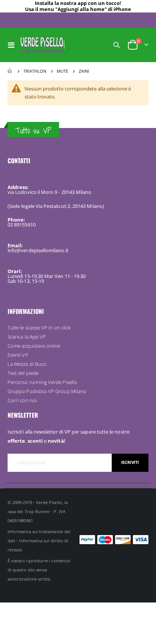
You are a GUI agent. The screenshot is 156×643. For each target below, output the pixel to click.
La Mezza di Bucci (27, 364)
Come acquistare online (34, 345)
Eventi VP (18, 354)
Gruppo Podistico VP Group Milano (47, 391)
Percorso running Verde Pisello (42, 382)
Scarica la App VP (27, 336)
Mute (62, 71)
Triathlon (34, 71)
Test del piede (23, 373)
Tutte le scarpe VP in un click (39, 327)
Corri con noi (22, 400)
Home (10, 71)
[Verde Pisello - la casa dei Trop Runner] (42, 44)
